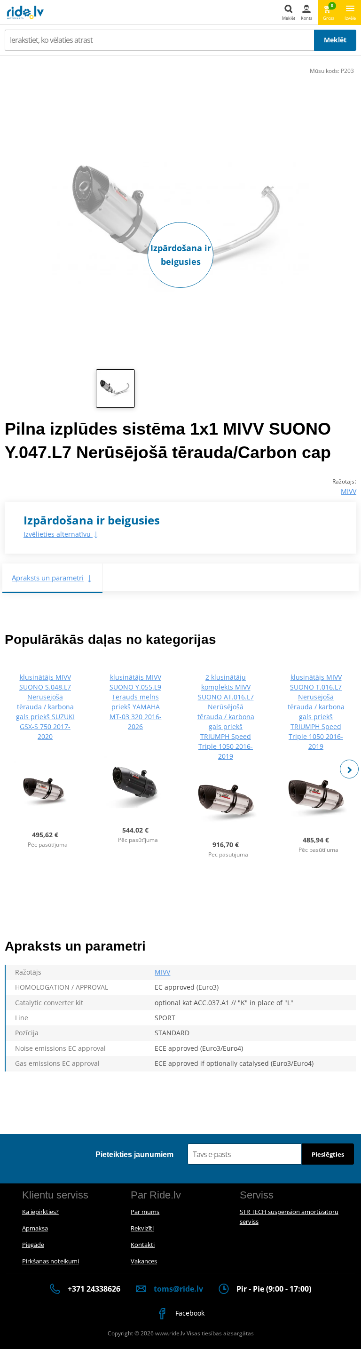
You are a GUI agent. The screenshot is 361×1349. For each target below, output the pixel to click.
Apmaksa (35, 1228)
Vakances (144, 1261)
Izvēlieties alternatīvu (58, 534)
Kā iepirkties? (40, 1211)
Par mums (145, 1211)
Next (349, 769)
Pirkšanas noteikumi (50, 1261)
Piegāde (33, 1244)
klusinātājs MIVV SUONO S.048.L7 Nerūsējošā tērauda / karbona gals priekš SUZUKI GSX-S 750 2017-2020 (45, 707)
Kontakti (143, 1244)
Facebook (188, 1313)
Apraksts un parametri (48, 577)
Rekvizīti (142, 1228)
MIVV (348, 491)
